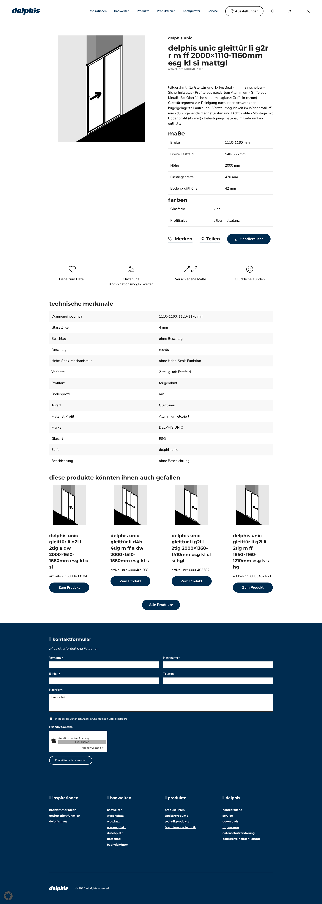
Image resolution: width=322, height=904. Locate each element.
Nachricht (55, 690)
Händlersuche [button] (252, 238)
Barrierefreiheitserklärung (241, 839)
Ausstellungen (246, 11)
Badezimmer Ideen (62, 810)
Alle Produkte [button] (161, 604)
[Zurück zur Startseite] (26, 11)
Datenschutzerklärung (83, 719)
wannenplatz (116, 827)
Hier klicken (82, 742)
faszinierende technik (180, 827)
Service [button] (213, 11)
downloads (230, 821)
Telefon (168, 674)
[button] (273, 11)
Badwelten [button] (121, 11)
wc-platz (113, 821)
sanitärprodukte (176, 815)
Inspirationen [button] (98, 11)
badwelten (114, 810)
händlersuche (232, 810)
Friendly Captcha (61, 727)
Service (227, 815)
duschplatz (115, 833)
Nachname (171, 658)
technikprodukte (177, 821)
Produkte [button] (143, 11)
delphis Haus (58, 821)
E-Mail (54, 674)
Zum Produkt (69, 587)
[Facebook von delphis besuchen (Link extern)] (284, 11)
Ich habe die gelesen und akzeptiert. (90, 719)
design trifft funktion (64, 815)
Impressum (230, 827)
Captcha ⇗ (93, 748)
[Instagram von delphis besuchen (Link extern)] (289, 11)
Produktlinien (166, 11)
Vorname (56, 658)
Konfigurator (191, 11)
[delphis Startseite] (58, 888)
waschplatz (115, 815)
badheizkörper (117, 844)
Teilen (213, 238)
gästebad (114, 839)
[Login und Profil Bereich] (308, 11)
